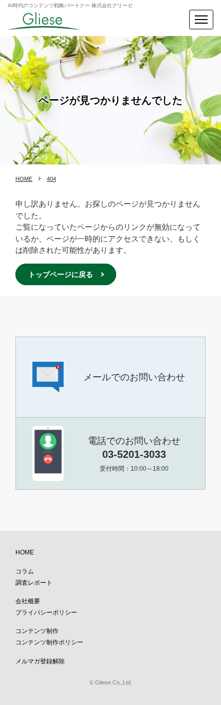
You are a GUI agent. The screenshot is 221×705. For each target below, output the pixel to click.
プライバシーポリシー (46, 612)
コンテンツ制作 (37, 631)
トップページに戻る (60, 274)
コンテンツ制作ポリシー (49, 642)
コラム (24, 571)
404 (51, 179)
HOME (23, 179)
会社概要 (27, 601)
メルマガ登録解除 (40, 661)
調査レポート (33, 582)
